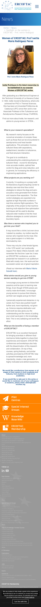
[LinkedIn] (4, 470)
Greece (4, 498)
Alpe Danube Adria (7, 480)
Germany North (6, 494)
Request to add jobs (7, 568)
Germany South (6, 496)
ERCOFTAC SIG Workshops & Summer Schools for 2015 (17, 543)
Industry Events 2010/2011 (9, 539)
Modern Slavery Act (7, 460)
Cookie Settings (29, 597)
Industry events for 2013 (8, 535)
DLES (3, 444)
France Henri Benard (8, 488)
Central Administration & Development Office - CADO (17, 575)
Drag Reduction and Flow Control (11, 517)
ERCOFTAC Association (8, 448)
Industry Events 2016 (7, 531)
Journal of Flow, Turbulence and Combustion (15, 557)
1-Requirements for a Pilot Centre (11, 478)
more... (4, 500)
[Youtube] (8, 470)
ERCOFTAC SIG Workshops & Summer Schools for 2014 (17, 545)
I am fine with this (20, 601)
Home (6, 27)
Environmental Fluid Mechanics (11, 507)
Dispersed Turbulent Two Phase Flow (12, 511)
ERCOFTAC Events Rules (8, 456)
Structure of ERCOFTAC (8, 450)
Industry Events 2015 (7, 533)
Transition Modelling (8, 509)
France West (5, 492)
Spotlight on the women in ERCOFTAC (12, 441)
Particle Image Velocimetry (9, 521)
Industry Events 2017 (7, 529)
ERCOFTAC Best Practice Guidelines (11, 559)
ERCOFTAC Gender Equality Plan (11, 458)
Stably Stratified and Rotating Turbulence (14, 513)
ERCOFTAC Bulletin (7, 555)
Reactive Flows (6, 519)
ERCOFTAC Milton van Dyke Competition (13, 439)
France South (6, 490)
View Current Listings (8, 566)
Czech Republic (6, 486)
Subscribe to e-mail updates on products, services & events (19, 579)
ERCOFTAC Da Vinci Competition (11, 437)
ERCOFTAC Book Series (8, 561)
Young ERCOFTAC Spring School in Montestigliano (16, 442)
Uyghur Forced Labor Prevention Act (12, 462)
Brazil (3, 484)
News (14, 27)
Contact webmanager (8, 577)
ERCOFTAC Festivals (7, 454)
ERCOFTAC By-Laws (7, 452)
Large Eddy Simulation (8, 505)
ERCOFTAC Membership (8, 447)
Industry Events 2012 (7, 537)
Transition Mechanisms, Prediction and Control (15, 523)
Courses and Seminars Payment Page (12, 541)
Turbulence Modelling (8, 515)
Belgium (4, 482)
